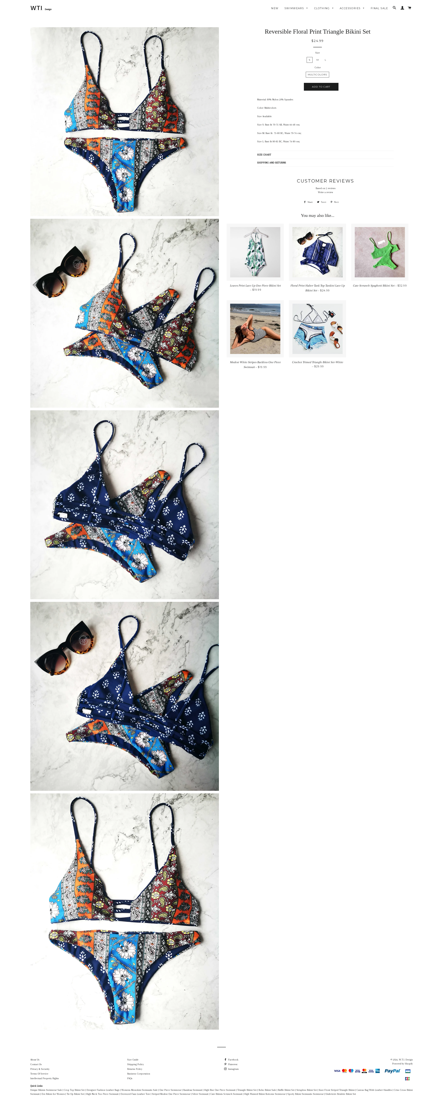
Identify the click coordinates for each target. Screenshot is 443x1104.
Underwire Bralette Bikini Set (341, 1094)
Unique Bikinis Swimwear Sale (46, 1090)
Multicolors (317, 74)
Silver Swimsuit (200, 1094)
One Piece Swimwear (170, 1090)
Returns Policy (134, 1069)
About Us (34, 1059)
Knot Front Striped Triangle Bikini (337, 1090)
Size (317, 52)
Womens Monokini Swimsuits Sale (139, 1090)
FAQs (129, 1078)
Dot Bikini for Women (53, 1094)
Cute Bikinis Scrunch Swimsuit (226, 1094)
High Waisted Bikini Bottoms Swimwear (265, 1094)
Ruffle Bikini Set (286, 1090)
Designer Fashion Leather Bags (103, 1090)
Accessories (350, 8)
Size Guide (132, 1059)
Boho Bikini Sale (267, 1090)
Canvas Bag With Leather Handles (374, 1090)
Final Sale (379, 8)
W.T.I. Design (406, 1059)
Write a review (325, 192)
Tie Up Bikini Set (75, 1094)
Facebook (232, 1059)
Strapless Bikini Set (306, 1090)
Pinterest (232, 1064)
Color (318, 67)
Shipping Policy (135, 1064)
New (274, 8)
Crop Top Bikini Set (74, 1090)
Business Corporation (138, 1073)
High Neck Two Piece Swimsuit (102, 1094)
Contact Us (36, 1064)
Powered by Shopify (402, 1063)
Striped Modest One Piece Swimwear (171, 1094)
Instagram (233, 1069)
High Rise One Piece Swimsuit (219, 1090)
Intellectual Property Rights (44, 1078)
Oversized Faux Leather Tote (135, 1094)
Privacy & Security (39, 1069)
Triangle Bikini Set (247, 1090)
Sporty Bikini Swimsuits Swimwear (305, 1094)
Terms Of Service (39, 1073)
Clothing (322, 8)
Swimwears (294, 8)
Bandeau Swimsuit (192, 1090)
